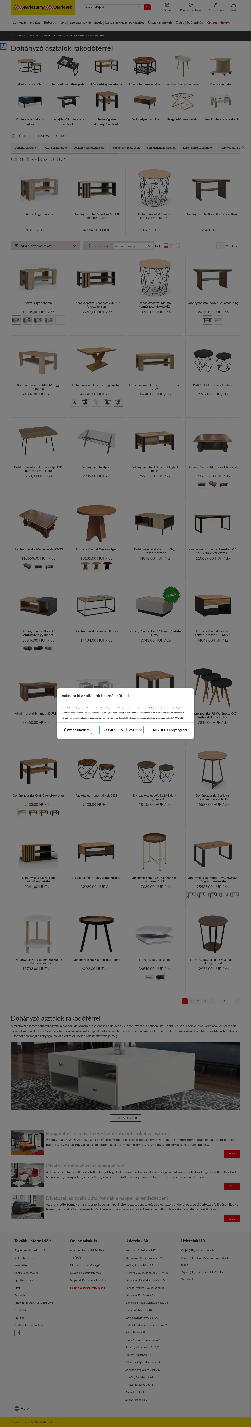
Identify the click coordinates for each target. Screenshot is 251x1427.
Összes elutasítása (77, 730)
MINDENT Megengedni (170, 730)
